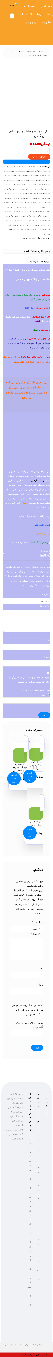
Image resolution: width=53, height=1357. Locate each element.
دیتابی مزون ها (22, 216)
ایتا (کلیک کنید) (43, 533)
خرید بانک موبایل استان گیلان (19, 211)
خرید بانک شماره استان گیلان (17, 207)
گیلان (23, 238)
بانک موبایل (39, 193)
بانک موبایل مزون (39, 198)
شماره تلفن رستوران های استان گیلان (18, 220)
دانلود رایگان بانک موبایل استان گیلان (35, 216)
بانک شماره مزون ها (11, 184)
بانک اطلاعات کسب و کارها (24, 175)
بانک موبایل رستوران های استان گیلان (15, 193)
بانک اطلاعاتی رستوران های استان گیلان (16, 180)
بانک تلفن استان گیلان (31, 184)
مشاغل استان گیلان (24, 229)
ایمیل (47, 656)
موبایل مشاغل (47, 234)
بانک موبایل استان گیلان (30, 193)
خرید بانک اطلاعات (37, 207)
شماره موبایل (37, 225)
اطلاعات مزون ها (30, 171)
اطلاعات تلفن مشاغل (38, 166)
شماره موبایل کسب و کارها (27, 225)
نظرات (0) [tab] (34, 261)
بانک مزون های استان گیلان (32, 189)
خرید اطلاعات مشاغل (11, 202)
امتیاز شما (44, 594)
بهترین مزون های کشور (35, 202)
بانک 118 (44, 175)
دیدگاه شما (44, 606)
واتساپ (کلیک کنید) (40, 542)
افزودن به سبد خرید (39, 157)
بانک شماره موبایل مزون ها (32, 238)
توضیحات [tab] (45, 261)
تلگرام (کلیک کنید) (42, 525)
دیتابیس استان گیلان (13, 216)
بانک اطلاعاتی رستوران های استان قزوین (35, 180)
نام (48, 640)
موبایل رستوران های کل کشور (12, 229)
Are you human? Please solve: (36, 690)
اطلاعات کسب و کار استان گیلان (42, 171)
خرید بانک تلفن (28, 207)
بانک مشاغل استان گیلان (12, 189)
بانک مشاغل (22, 189)
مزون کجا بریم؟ (33, 229)
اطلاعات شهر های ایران (9, 166)
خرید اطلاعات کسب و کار (23, 202)
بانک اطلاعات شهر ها (36, 175)
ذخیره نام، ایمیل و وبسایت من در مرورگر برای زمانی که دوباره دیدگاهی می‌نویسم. (28, 679)
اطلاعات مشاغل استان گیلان (18, 171)
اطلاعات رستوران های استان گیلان (24, 166)
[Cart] (12, 16)
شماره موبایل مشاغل (15, 225)
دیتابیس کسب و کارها (32, 220)
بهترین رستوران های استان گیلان (16, 198)
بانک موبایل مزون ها (29, 198)
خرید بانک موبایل (30, 211)
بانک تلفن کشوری (21, 184)
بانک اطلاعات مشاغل (12, 175)
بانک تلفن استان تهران (42, 184)
